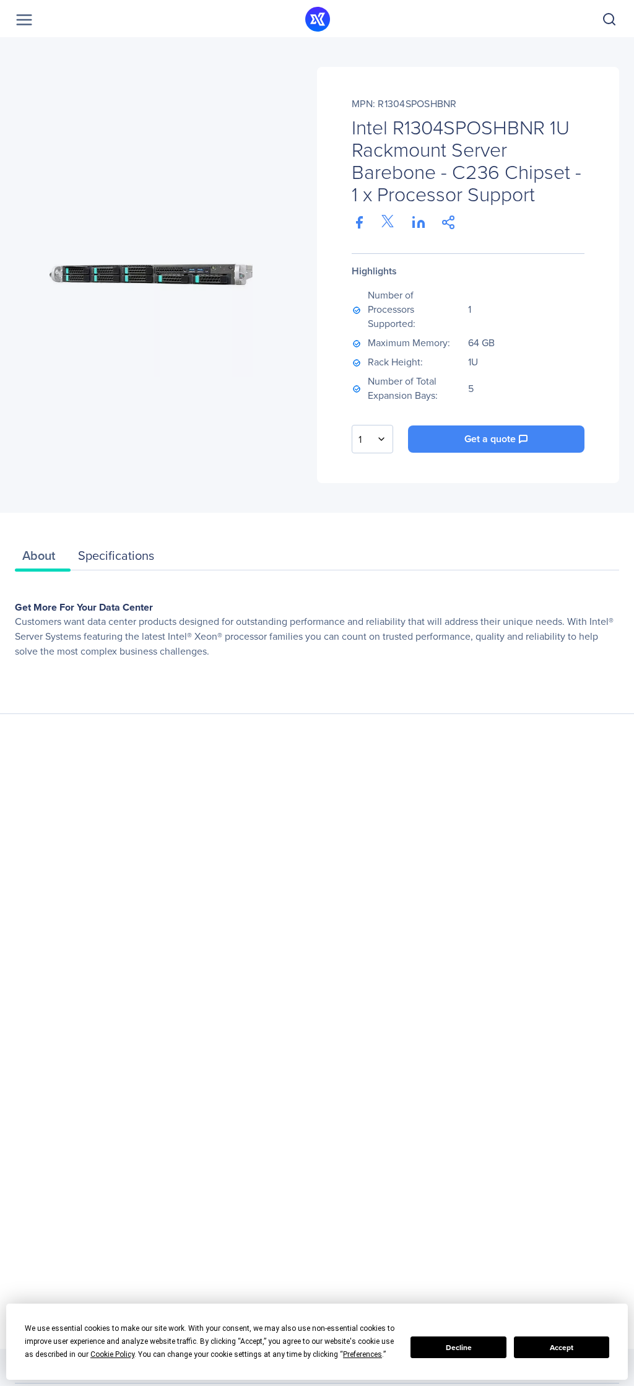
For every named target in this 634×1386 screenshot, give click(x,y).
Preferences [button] (362, 1354)
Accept (561, 1347)
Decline (459, 1347)
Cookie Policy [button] (112, 1354)
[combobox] (372, 439)
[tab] (43, 558)
